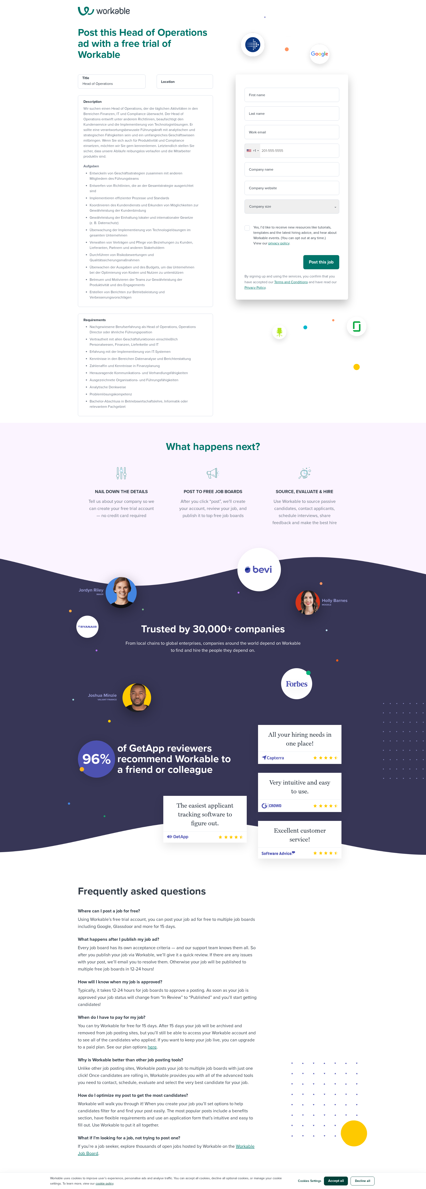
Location (168, 82)
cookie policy (104, 1183)
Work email (257, 132)
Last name (257, 113)
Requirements (94, 320)
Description (92, 102)
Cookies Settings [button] (309, 1181)
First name (257, 95)
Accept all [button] (336, 1181)
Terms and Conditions (291, 282)
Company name (261, 169)
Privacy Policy (255, 287)
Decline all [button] (362, 1181)
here (152, 1047)
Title (85, 78)
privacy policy (278, 243)
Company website (263, 188)
